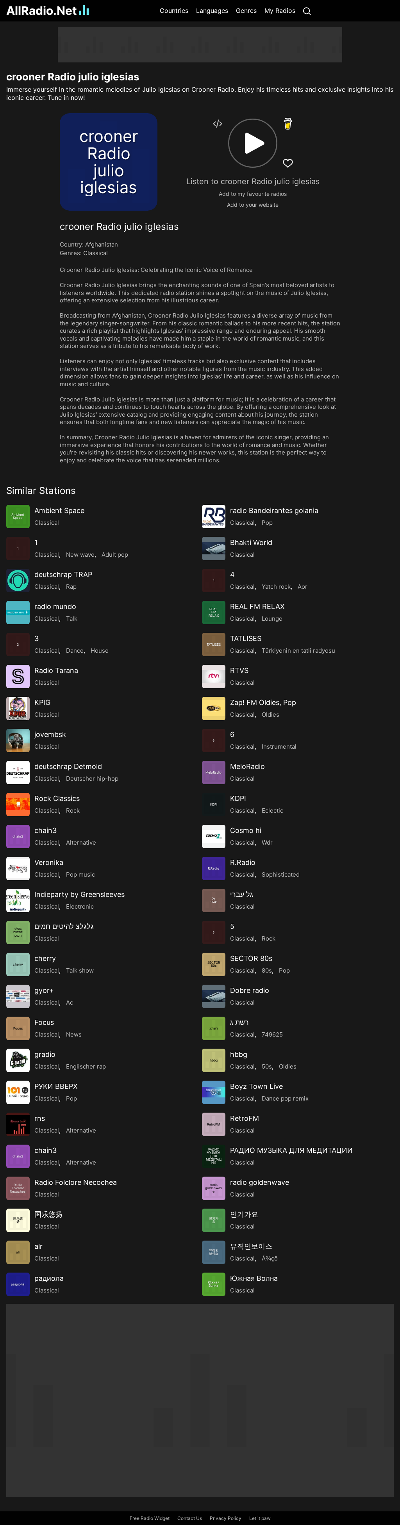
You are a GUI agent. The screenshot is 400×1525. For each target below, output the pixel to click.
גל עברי (241, 894)
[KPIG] (18, 708)
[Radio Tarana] (18, 676)
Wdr (267, 842)
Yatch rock (276, 586)
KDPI (238, 798)
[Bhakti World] (213, 548)
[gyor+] (18, 996)
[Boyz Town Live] (213, 1092)
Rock (73, 810)
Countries (174, 10)
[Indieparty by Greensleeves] (18, 900)
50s (267, 1066)
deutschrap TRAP (63, 574)
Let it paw (260, 1518)
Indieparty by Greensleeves (79, 894)
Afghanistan (101, 244)
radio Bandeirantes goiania (274, 510)
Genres (246, 10)
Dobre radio (249, 990)
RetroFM (244, 1118)
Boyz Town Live (256, 1086)
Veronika (48, 862)
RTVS (239, 670)
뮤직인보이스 (251, 1246)
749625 (272, 1034)
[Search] (307, 11)
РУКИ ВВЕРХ (56, 1086)
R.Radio (242, 862)
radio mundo (55, 606)
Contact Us (189, 1518)
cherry (45, 958)
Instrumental (279, 746)
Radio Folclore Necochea (75, 1182)
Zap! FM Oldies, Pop (263, 702)
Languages (212, 10)
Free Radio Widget (150, 1518)
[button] (252, 143)
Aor (302, 586)
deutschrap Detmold (68, 766)
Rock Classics (57, 798)
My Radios (279, 10)
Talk (71, 618)
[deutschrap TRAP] (18, 580)
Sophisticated (281, 874)
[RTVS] (213, 676)
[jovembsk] (18, 740)
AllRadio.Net (41, 11)
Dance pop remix (285, 1098)
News (74, 1034)
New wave (80, 554)
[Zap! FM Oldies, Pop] (213, 708)
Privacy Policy (225, 1518)
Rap (71, 586)
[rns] (18, 1124)
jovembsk (50, 734)
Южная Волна (254, 1278)
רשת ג (239, 1022)
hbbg (238, 1054)
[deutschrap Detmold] (18, 772)
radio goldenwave (259, 1182)
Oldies (270, 714)
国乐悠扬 (48, 1214)
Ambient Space (59, 510)
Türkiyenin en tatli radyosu (298, 650)
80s (267, 970)
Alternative (81, 842)
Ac (69, 1002)
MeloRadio (247, 766)
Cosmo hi (245, 830)
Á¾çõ (270, 1258)
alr (38, 1246)
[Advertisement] (200, 44)
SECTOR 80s (251, 958)
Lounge (272, 618)
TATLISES (245, 638)
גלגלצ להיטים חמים (64, 926)
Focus (44, 1022)
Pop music (80, 874)
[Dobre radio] (213, 996)
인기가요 (244, 1214)
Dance (75, 650)
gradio (44, 1054)
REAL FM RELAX (257, 606)
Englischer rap (86, 1066)
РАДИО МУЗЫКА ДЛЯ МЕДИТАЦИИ (291, 1150)
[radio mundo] (18, 612)
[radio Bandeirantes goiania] (213, 516)
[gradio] (18, 1060)
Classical (95, 253)
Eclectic (272, 810)
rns (39, 1118)
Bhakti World (251, 542)
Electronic (80, 906)
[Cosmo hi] (213, 836)
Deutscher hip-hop (92, 778)
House (100, 650)
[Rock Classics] (18, 804)
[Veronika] (18, 868)
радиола (49, 1278)
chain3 (45, 830)
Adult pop (115, 554)
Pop (267, 522)
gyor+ (44, 990)
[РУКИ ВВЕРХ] (18, 1092)
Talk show (80, 970)
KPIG (42, 702)
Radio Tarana (56, 670)
